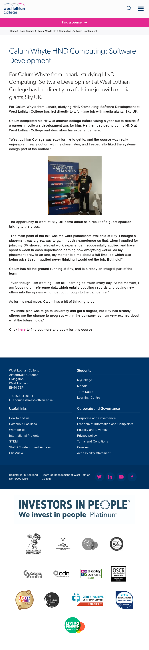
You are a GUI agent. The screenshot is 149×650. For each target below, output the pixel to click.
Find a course (72, 22)
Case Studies (27, 31)
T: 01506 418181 (21, 396)
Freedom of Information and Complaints (105, 424)
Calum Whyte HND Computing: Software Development (67, 31)
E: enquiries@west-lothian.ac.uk (31, 400)
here (22, 329)
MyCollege (84, 380)
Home (13, 31)
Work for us (17, 430)
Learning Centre (88, 398)
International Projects (24, 436)
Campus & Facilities (23, 424)
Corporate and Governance (96, 418)
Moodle (82, 386)
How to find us (19, 418)
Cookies (83, 447)
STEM (13, 441)
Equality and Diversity (92, 430)
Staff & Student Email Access (30, 447)
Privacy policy (87, 436)
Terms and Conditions (92, 441)
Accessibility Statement (93, 453)
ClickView (16, 453)
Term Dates (85, 392)
